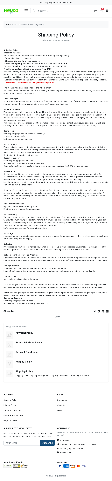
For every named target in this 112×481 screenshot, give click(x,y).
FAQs (59, 410)
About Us (61, 405)
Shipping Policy (37, 24)
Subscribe (47, 442)
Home (8, 24)
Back (57, 317)
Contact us (62, 400)
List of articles (20, 24)
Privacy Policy (10, 405)
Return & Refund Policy (14, 415)
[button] (27, 11)
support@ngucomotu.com (71, 448)
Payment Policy (10, 421)
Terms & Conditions (12, 410)
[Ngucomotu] (11, 11)
